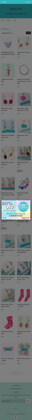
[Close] (30, 200)
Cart (29, 2)
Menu (4, 2)
